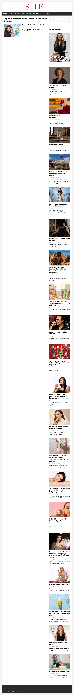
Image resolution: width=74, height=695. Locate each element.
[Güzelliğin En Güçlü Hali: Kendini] (59, 640)
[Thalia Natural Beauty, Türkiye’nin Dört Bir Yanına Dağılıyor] (59, 299)
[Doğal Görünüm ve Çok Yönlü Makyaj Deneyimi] (59, 516)
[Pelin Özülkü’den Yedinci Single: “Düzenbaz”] (59, 201)
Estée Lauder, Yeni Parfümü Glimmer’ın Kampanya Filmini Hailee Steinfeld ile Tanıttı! (59, 554)
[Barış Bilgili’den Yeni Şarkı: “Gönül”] (59, 329)
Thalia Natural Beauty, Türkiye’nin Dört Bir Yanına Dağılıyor (59, 303)
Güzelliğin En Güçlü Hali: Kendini (58, 643)
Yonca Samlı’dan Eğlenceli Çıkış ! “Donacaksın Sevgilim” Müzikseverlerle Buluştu (59, 458)
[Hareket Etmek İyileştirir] (59, 582)
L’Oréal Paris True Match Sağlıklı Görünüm (58, 427)
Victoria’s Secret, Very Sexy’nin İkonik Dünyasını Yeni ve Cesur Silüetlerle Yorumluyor (58, 270)
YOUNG (42, 13)
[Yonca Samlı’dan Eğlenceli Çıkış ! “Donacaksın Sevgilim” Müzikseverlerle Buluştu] (59, 453)
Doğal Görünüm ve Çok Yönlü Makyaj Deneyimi (58, 520)
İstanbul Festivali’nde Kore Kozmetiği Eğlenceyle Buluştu (59, 173)
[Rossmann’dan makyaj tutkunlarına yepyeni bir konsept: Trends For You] (59, 391)
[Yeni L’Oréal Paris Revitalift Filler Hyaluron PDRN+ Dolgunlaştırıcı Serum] (59, 485)
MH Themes (14, 691)
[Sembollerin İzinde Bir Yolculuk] (59, 113)
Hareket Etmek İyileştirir (58, 584)
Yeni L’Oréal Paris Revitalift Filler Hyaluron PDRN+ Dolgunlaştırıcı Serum (59, 490)
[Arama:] (59, 19)
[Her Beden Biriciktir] (59, 142)
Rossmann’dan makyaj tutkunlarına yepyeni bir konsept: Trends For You (58, 396)
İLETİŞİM (48, 13)
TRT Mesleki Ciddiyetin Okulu (57, 86)
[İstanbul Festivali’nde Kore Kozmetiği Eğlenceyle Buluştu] (59, 169)
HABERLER (5, 13)
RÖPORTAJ (28, 13)
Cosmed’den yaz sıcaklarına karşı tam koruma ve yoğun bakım (59, 613)
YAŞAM (22, 13)
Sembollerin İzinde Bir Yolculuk (57, 117)
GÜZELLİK (17, 13)
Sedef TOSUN (34, 27)
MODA (11, 13)
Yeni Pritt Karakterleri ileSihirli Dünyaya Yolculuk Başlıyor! (59, 363)
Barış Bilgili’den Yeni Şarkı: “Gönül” (59, 333)
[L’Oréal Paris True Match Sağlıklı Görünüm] (59, 424)
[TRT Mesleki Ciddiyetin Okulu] (59, 82)
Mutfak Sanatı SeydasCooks (59, 671)
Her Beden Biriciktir (56, 145)
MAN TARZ (35, 13)
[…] (39, 30)
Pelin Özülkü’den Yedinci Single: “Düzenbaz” (58, 205)
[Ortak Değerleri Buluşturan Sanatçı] (59, 235)
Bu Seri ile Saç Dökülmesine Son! (34, 25)
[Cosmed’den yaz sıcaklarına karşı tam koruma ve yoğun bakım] (59, 609)
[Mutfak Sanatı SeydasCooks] (59, 668)
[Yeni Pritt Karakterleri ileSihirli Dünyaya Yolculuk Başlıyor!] (59, 358)
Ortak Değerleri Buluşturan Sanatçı (59, 239)
